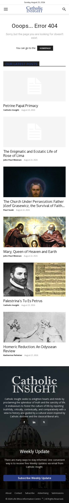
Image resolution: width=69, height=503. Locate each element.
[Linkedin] (34, 422)
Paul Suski (8, 210)
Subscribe (29, 493)
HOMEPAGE (45, 48)
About (8, 493)
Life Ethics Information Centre (27, 499)
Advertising (43, 493)
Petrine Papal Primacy (20, 105)
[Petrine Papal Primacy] (34, 86)
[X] (44, 422)
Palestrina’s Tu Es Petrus (22, 301)
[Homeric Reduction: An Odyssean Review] (34, 327)
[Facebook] (24, 422)
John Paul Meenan (12, 160)
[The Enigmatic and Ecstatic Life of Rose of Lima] (34, 132)
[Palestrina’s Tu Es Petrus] (34, 280)
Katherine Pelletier (12, 355)
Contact (18, 493)
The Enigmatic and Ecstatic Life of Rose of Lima (30, 153)
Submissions (57, 493)
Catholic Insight (11, 110)
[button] (5, 9)
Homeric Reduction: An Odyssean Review (29, 348)
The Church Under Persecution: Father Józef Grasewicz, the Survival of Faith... (34, 203)
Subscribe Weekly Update (34, 478)
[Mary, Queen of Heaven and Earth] (34, 232)
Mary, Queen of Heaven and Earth (30, 251)
